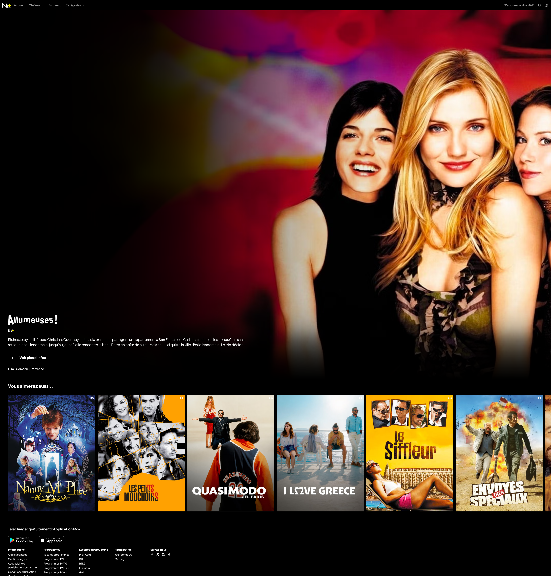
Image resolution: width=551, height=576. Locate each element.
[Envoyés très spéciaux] (499, 453)
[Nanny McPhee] (51, 453)
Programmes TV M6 (55, 559)
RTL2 (82, 563)
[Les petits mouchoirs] (141, 453)
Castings (120, 559)
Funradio (84, 568)
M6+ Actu (85, 554)
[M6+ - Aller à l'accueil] (6, 4)
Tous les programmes (56, 554)
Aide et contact (17, 554)
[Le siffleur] (409, 453)
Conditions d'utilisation (22, 571)
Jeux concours (123, 554)
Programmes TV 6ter (56, 572)
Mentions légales (18, 559)
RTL (81, 559)
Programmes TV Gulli (56, 568)
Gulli (82, 572)
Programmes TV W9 (55, 563)
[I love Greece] (320, 453)
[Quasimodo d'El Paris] (230, 453)
